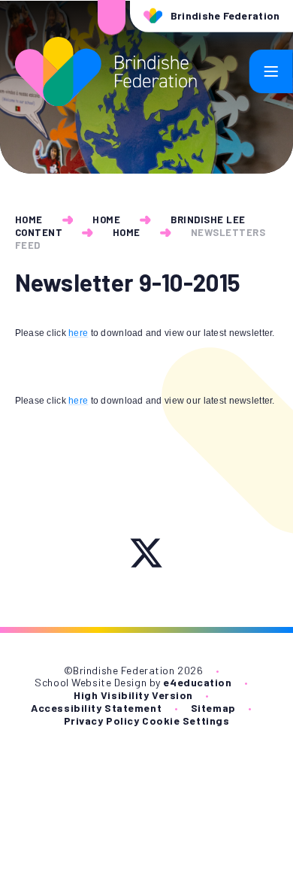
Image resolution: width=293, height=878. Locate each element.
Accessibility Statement (96, 707)
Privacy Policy (102, 720)
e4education (197, 682)
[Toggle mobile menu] (271, 71)
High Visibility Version (133, 695)
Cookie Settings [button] (185, 720)
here (78, 333)
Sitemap (213, 707)
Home (29, 219)
